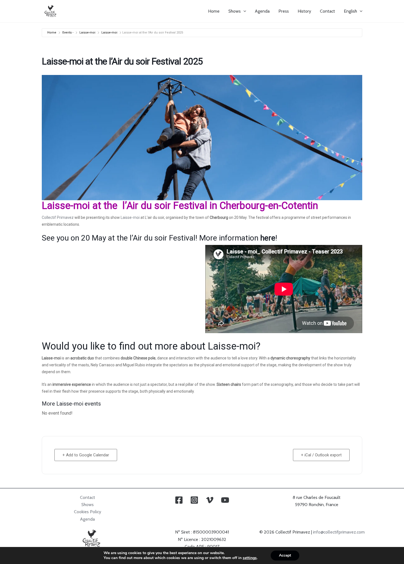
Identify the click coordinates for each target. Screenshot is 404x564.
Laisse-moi (87, 32)
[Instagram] (194, 500)
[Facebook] (179, 500)
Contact (327, 11)
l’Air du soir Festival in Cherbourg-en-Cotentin (219, 205)
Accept (285, 555)
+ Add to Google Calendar (85, 455)
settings (250, 557)
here (267, 237)
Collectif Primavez (58, 217)
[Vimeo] (210, 500)
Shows (234, 11)
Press (283, 11)
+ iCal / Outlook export (321, 455)
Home (214, 11)
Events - (67, 32)
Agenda (262, 11)
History (304, 11)
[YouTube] (225, 500)
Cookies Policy (87, 511)
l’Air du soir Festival (161, 237)
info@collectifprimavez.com (339, 532)
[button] (243, 11)
